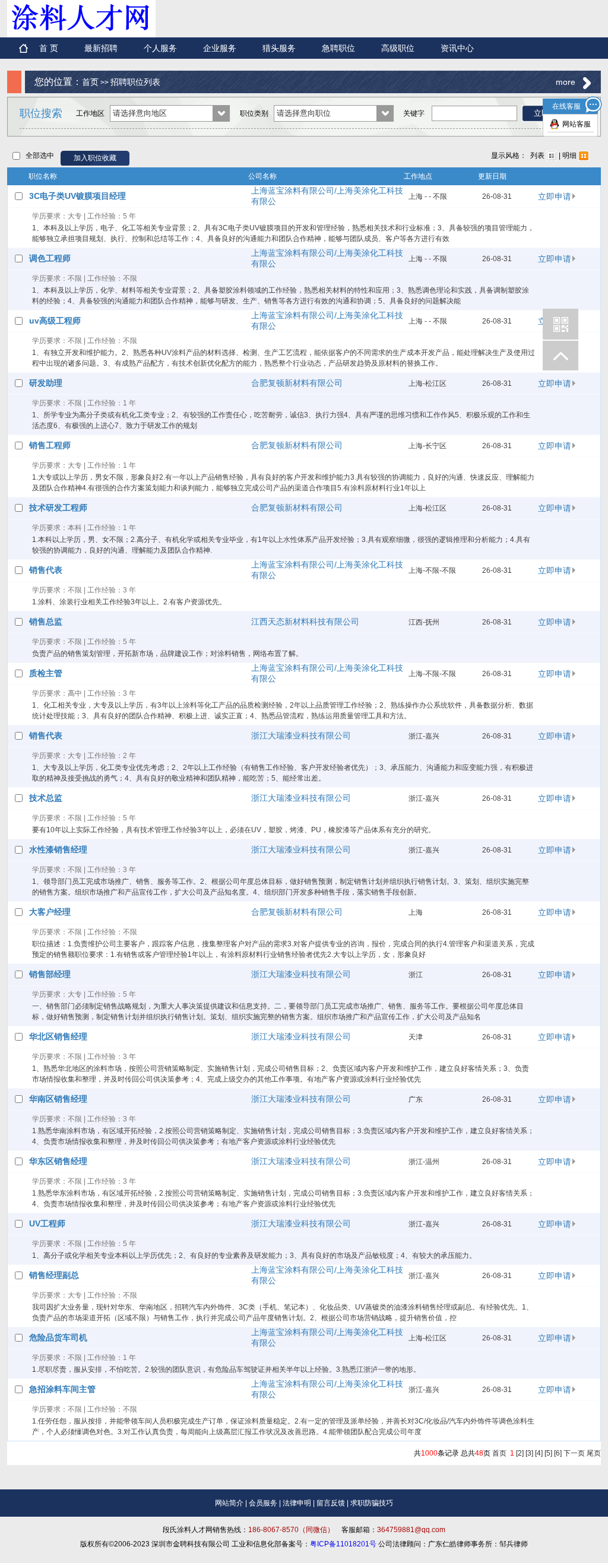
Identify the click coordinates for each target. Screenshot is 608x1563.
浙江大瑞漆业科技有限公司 (301, 735)
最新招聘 (101, 48)
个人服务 (160, 48)
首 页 (48, 48)
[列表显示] (551, 155)
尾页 (594, 1453)
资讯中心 (457, 48)
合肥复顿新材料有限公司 (297, 383)
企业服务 (219, 48)
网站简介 (229, 1503)
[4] (539, 1453)
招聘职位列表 (135, 82)
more (565, 82)
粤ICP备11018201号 (343, 1544)
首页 (90, 82)
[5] (548, 1453)
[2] (520, 1453)
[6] (558, 1453)
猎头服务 (279, 48)
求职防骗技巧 (371, 1503)
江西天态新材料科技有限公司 (305, 621)
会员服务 (263, 1503)
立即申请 (554, 196)
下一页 (574, 1453)
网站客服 (576, 124)
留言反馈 (330, 1503)
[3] (529, 1453)
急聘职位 (338, 48)
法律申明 (297, 1503)
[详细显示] (583, 155)
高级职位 (397, 48)
